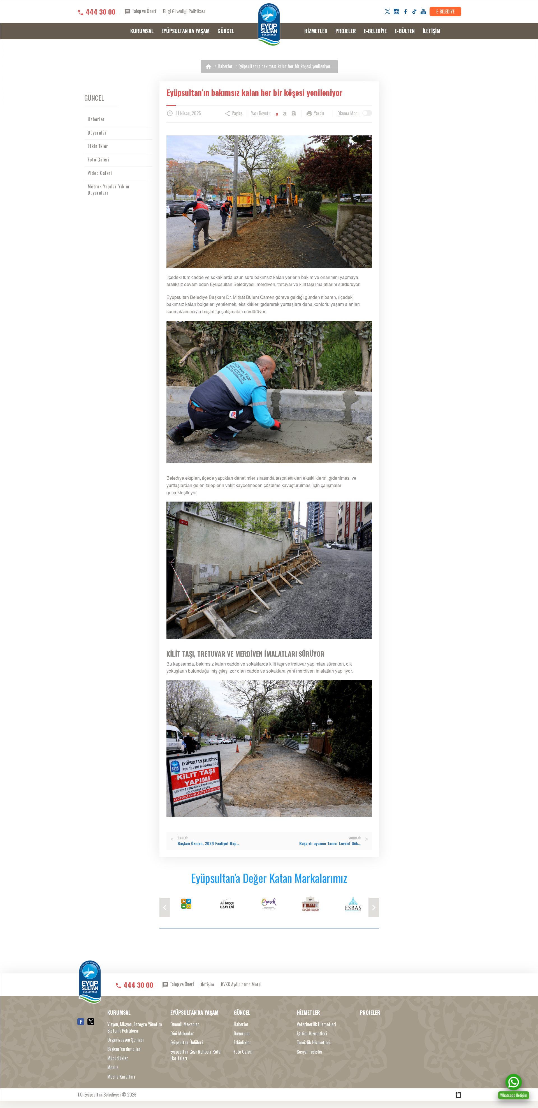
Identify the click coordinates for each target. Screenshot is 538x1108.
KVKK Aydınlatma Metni (241, 984)
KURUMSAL (142, 30)
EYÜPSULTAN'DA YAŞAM (185, 30)
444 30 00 (100, 11)
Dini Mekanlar (182, 1033)
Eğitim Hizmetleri (312, 1033)
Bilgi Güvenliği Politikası (184, 11)
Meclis (113, 1067)
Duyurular (97, 132)
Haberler (225, 66)
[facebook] (405, 11)
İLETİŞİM (431, 30)
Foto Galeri (99, 159)
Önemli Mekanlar (184, 1024)
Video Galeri (100, 173)
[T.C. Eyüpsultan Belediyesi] (269, 24)
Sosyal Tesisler (310, 1052)
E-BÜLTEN (405, 30)
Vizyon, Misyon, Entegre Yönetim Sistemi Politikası (134, 1027)
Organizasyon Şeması (125, 1040)
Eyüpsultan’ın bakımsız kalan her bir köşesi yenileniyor (284, 66)
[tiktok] (414, 11)
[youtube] (423, 11)
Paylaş (236, 113)
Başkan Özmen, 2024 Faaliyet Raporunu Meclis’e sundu (208, 843)
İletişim (207, 984)
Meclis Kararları (121, 1077)
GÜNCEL (225, 30)
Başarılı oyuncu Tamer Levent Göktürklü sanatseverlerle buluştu (330, 843)
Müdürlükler (117, 1058)
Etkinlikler (98, 146)
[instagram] (396, 11)
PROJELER (345, 30)
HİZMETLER (316, 30)
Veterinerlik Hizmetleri (316, 1024)
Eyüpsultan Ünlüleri (186, 1042)
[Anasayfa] (208, 66)
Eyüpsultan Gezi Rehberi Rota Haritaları (195, 1055)
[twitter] (387, 11)
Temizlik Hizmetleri (313, 1042)
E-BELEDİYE (445, 11)
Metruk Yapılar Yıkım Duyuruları (108, 189)
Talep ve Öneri (143, 11)
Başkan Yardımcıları (124, 1049)
